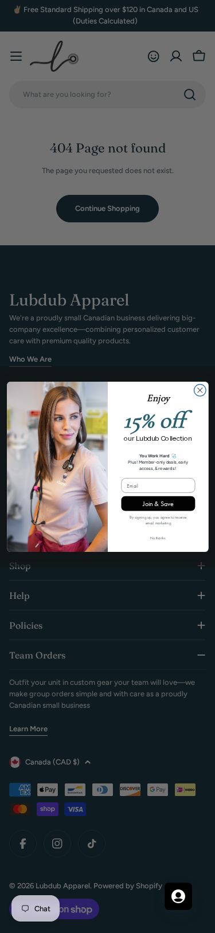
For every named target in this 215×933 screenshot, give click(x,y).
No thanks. (158, 537)
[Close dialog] (200, 390)
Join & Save (158, 503)
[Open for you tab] (178, 896)
